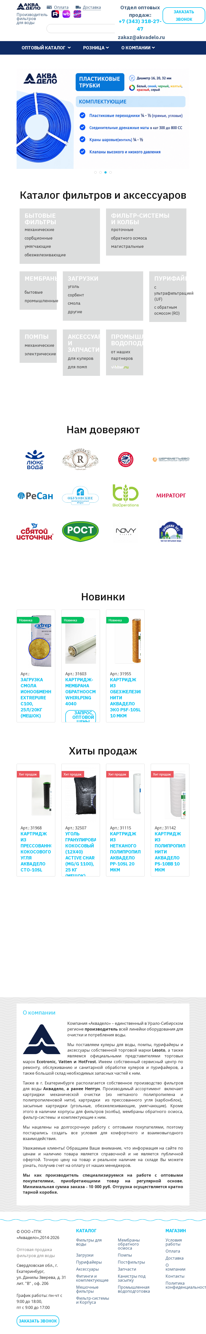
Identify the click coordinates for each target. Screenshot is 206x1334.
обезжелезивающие (45, 255)
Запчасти (127, 1269)
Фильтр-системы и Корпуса (92, 1300)
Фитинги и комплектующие (92, 1278)
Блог (74, 61)
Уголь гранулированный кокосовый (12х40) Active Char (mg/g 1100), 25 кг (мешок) (87, 855)
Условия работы (40, 61)
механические (39, 229)
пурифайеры (176, 278)
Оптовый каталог (44, 48)
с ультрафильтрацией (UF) (173, 293)
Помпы (125, 1255)
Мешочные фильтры (87, 1289)
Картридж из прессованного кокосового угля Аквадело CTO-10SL (40, 852)
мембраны (42, 278)
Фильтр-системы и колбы (140, 218)
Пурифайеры (89, 1262)
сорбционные (39, 238)
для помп (77, 367)
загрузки (83, 278)
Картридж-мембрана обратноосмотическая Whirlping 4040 (94, 692)
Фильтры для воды (89, 1242)
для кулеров (80, 358)
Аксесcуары (87, 1269)
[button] (95, 172)
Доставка (92, 7)
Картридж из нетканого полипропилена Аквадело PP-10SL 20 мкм (129, 852)
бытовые (34, 292)
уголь (73, 286)
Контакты (100, 61)
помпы (37, 336)
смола (74, 303)
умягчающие (38, 246)
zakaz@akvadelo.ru (140, 37)
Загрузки (84, 1255)
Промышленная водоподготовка (134, 1289)
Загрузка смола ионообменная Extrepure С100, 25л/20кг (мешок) (39, 698)
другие (75, 311)
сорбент (76, 295)
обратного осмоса (129, 238)
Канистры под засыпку (131, 1278)
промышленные (41, 300)
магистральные (127, 246)
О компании (135, 48)
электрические (40, 354)
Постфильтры (131, 1262)
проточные (122, 229)
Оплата (61, 7)
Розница (94, 48)
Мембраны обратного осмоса (129, 1244)
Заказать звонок (184, 15)
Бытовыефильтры (40, 218)
